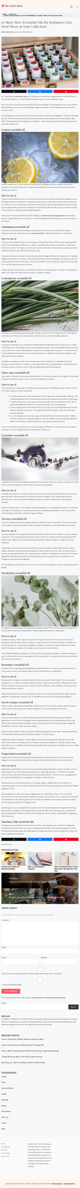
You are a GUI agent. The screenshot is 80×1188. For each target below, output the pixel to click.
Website (44, 957)
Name (4, 947)
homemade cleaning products (54, 215)
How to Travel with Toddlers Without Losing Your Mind (22, 1039)
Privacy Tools (5, 1156)
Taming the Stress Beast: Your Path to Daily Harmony (21, 1057)
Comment (5, 920)
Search (4, 1003)
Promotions (6, 1111)
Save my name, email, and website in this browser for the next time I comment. (31, 973)
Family (3, 1076)
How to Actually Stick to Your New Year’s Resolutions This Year (66, 869)
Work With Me (5, 1147)
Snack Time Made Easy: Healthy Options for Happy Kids (22, 1045)
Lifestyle (7, 844)
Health (4, 1094)
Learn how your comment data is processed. (49, 997)
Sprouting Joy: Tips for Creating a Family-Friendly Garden (23, 1062)
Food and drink (7, 1088)
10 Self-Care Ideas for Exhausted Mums (10, 868)
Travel (3, 1123)
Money (4, 1105)
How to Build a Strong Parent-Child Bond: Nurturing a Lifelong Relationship (30, 1051)
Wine (3, 1129)
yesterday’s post (21, 96)
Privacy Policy (16, 985)
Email (4, 957)
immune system (38, 233)
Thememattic (69, 1183)
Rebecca (28, 32)
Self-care (4, 1117)
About (3, 1144)
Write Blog (56, 1183)
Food (3, 1082)
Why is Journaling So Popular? (36, 868)
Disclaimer (4, 1150)
